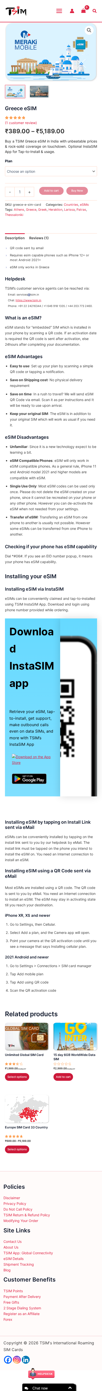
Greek (42, 209)
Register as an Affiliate (21, 1314)
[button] (89, 30)
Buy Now (77, 190)
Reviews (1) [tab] (39, 238)
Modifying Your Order (20, 1221)
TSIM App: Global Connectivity (28, 1253)
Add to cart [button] (63, 1077)
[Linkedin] (26, 1360)
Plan (8, 161)
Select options (17, 1077)
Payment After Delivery (22, 1296)
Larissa (69, 209)
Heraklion (55, 209)
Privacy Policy (14, 1203)
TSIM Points (13, 1291)
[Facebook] (8, 1360)
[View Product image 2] (39, 91)
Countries (71, 204)
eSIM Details (13, 1258)
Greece (31, 209)
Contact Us (12, 1241)
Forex (7, 1319)
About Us (10, 1247)
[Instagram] (17, 1360)
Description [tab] (15, 238)
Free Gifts (11, 1302)
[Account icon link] (72, 11)
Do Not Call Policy (17, 1209)
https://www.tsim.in (28, 300)
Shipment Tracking (18, 1264)
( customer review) (21, 123)
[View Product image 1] (15, 91)
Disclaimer (11, 1198)
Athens (19, 209)
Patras (81, 209)
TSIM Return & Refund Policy (26, 1215)
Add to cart (51, 190)
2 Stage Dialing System (22, 1308)
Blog (7, 1270)
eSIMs (84, 204)
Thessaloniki (14, 215)
